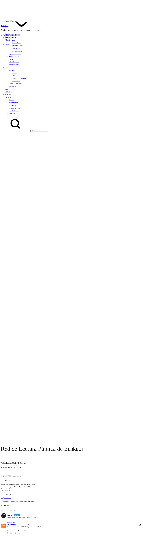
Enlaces (7, 67)
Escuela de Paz (16, 43)
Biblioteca (8, 94)
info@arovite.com (6, 498)
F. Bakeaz (11, 40)
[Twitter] (13, 510)
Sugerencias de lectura (15, 54)
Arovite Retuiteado (11, 522)
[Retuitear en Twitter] (6, 522)
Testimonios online (14, 64)
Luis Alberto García (14, 111)
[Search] (24, 130)
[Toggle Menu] (1, 33)
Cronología (8, 92)
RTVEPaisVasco (12, 524)
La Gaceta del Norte (14, 108)
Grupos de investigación (19, 78)
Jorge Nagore (12, 105)
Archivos (14, 73)
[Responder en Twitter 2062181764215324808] (8, 533)
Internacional (12, 86)
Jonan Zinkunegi (13, 102)
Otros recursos (16, 81)
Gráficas (11, 59)
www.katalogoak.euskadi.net (11, 467)
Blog (6, 89)
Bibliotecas (15, 75)
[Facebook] (5, 510)
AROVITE (4, 26)
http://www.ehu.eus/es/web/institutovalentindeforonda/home (17, 501)
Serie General (16, 48)
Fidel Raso (11, 100)
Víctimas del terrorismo (15, 83)
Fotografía (8, 97)
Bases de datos (9, 37)
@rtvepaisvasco (21, 524)
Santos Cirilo (12, 113)
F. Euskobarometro (14, 62)
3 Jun (28, 524)
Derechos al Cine (17, 51)
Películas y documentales (15, 56)
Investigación (12, 70)
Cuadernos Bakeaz (17, 45)
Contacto (8, 44)
